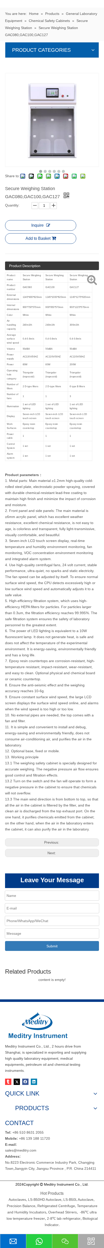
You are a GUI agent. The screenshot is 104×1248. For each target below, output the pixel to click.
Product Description (24, 266)
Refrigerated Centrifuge (56, 1206)
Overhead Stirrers (62, 1212)
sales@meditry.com (20, 1150)
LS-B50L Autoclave (78, 1200)
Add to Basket (37, 238)
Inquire (37, 225)
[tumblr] (8, 1082)
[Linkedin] (34, 1082)
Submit (52, 946)
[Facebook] (25, 1082)
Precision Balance (21, 1206)
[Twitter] (17, 1082)
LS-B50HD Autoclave (44, 1200)
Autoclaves (17, 1200)
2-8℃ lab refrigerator (63, 1218)
